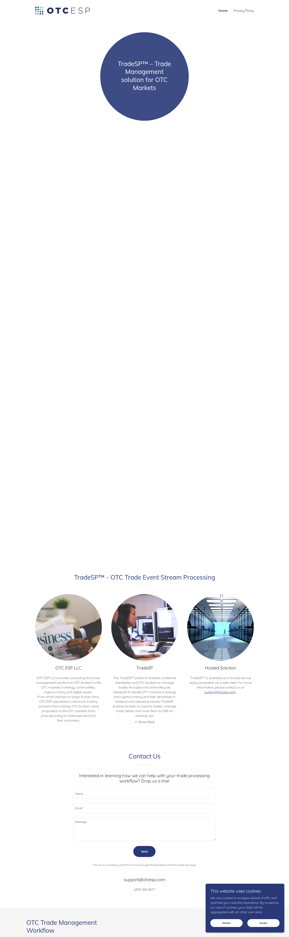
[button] (144, 722)
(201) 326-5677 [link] (144, 889)
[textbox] (144, 793)
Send (144, 851)
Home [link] (222, 11)
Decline (226, 922)
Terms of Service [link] (180, 864)
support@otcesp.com (220, 692)
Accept (263, 922)
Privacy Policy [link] (244, 11)
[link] (62, 10)
